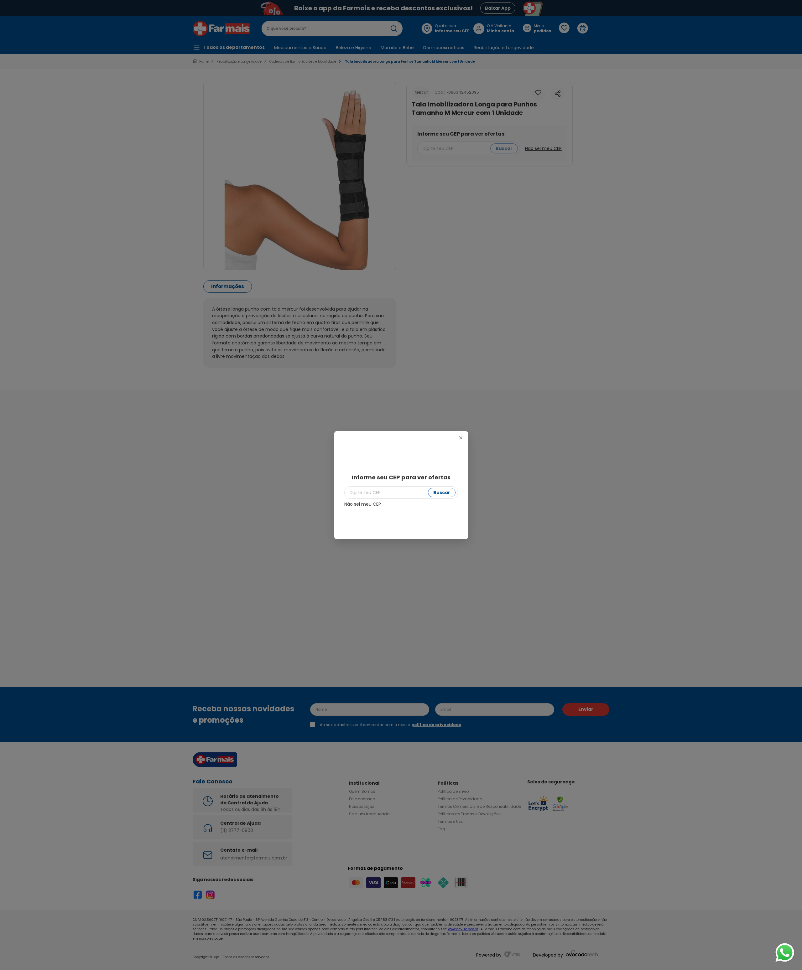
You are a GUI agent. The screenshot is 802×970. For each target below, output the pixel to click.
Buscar (441, 492)
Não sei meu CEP (362, 504)
